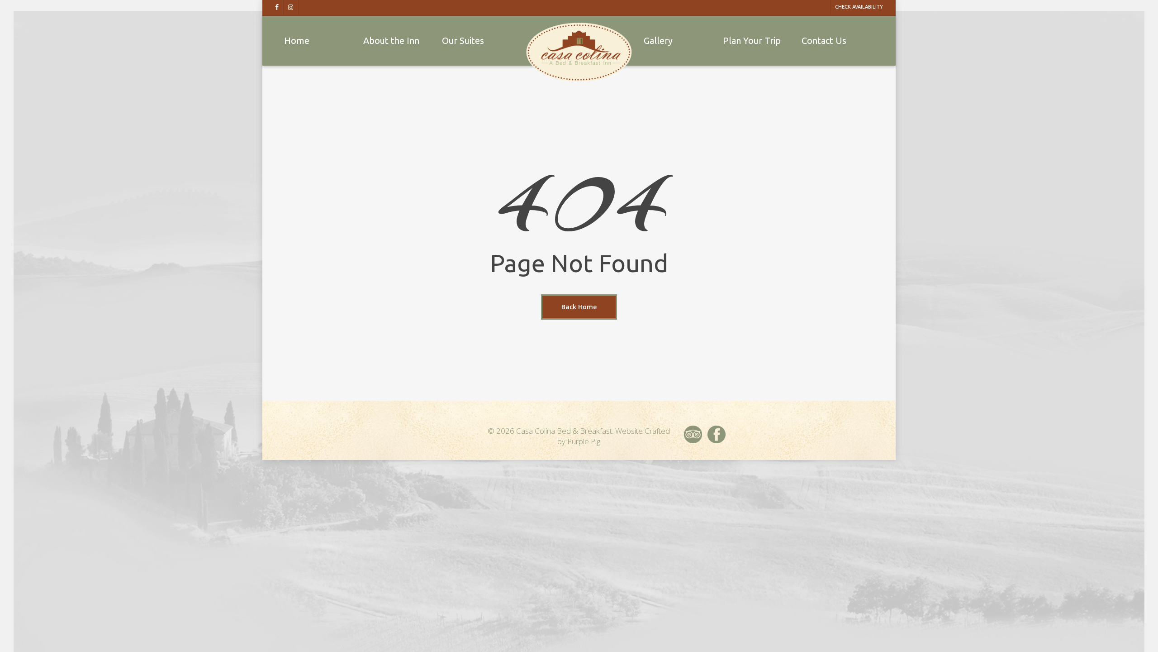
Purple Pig (583, 441)
